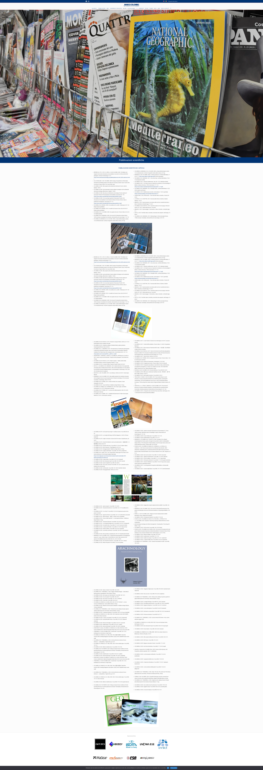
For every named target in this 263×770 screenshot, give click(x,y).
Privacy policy (174, 767)
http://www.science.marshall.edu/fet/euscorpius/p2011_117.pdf (149, 186)
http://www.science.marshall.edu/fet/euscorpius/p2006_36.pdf (107, 196)
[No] (261, 768)
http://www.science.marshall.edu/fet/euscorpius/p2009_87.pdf (107, 203)
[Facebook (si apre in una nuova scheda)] (87, 1)
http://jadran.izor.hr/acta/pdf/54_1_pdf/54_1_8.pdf (105, 353)
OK (168, 767)
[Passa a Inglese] (163, 1)
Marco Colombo (131, 5)
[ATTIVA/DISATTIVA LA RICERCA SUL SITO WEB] (171, 8)
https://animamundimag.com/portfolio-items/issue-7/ (146, 193)
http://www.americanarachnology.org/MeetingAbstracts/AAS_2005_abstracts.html (112, 177)
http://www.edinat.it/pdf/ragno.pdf (147, 176)
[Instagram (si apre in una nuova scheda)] (89, 1)
